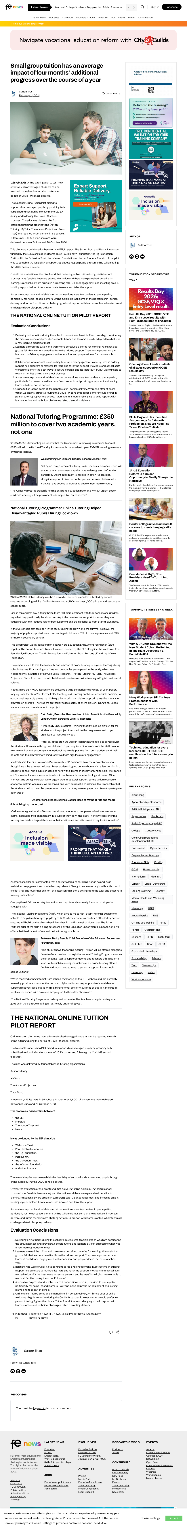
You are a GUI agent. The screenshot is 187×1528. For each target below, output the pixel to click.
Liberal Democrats (155, 883)
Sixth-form (164, 937)
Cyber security (158, 848)
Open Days (152, 1462)
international (138, 876)
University (137, 972)
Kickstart (156, 876)
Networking (152, 1458)
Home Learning (151, 869)
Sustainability (139, 958)
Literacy (160, 890)
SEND (150, 937)
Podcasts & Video (85, 17)
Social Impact (51, 1465)
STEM (162, 944)
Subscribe (172, 7)
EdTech (48, 1452)
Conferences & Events (158, 1452)
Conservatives (153, 830)
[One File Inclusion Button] (37, 859)
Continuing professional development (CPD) (144, 839)
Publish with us (18, 1490)
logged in (39, 1408)
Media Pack (84, 1479)
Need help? (118, 1491)
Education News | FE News (44, 1313)
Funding (158, 862)
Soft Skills (136, 944)
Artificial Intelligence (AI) (145, 809)
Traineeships (149, 965)
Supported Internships (144, 951)
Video (115, 1452)
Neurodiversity (139, 915)
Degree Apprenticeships (145, 855)
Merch (131, 17)
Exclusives (54, 17)
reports (49, 443)
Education (49, 1449)
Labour (135, 883)
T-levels (156, 958)
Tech (134, 965)
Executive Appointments (57, 1482)
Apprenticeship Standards (146, 802)
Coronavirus (138, 848)
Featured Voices (87, 1452)
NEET (151, 908)
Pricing (82, 1475)
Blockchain (157, 816)
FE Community (18, 1486)
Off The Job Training (142, 922)
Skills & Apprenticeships (57, 1462)
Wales (151, 972)
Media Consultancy (88, 1488)
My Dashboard (120, 1479)
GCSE (134, 869)
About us (15, 1480)
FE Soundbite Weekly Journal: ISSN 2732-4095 (92, 1457)
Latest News (39, 17)
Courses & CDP (154, 1455)
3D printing (137, 795)
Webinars (151, 1471)
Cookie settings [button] (150, 1518)
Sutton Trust (26, 91)
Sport (150, 944)
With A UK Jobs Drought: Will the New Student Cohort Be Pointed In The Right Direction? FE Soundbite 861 (90, 7)
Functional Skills (140, 862)
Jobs (112, 17)
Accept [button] (174, 1518)
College (135, 830)
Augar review (138, 816)
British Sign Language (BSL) (146, 823)
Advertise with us (19, 1493)
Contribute (67, 17)
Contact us (16, 1483)
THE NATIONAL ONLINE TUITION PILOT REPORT (60, 315)
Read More (100, 1523)
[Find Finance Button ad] (151, 112)
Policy (163, 922)
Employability (51, 1455)
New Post (117, 1475)
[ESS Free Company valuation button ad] (151, 143)
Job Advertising (87, 1485)
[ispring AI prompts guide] (94, 859)
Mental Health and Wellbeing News (147, 899)
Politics (135, 929)
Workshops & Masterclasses (154, 1476)
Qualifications (152, 929)
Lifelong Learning (141, 890)
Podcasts (117, 1449)
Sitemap (15, 1499)
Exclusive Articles (87, 1449)
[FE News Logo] (14, 7)
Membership (119, 1488)
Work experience (141, 979)
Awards (150, 1449)
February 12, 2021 (29, 95)
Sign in (155, 7)
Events (121, 17)
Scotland (136, 937)
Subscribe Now (145, 17)
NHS (155, 915)
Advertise (103, 17)
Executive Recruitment (56, 1485)
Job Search (50, 1488)
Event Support (86, 1491)
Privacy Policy (18, 1496)
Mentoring (137, 908)
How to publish (120, 1469)
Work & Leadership (54, 1458)
